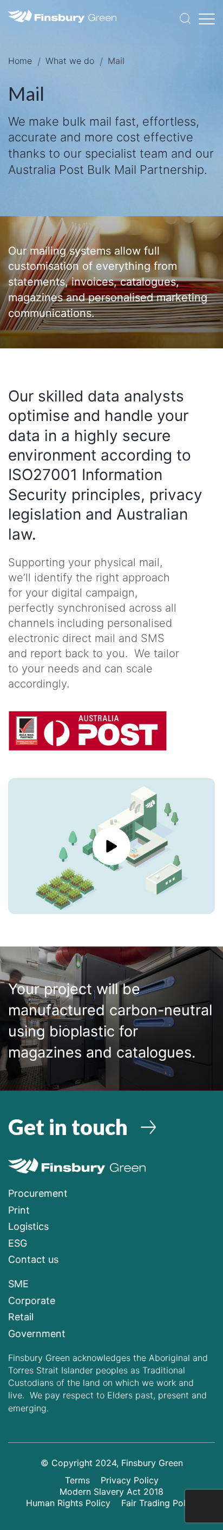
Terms (77, 1480)
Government (36, 1333)
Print (19, 1210)
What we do (69, 60)
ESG (17, 1243)
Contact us (33, 1259)
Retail (21, 1316)
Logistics (28, 1226)
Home (20, 60)
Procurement (38, 1193)
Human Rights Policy (68, 1502)
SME (18, 1283)
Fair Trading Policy (159, 1502)
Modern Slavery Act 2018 (111, 1491)
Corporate (31, 1300)
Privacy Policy (130, 1480)
